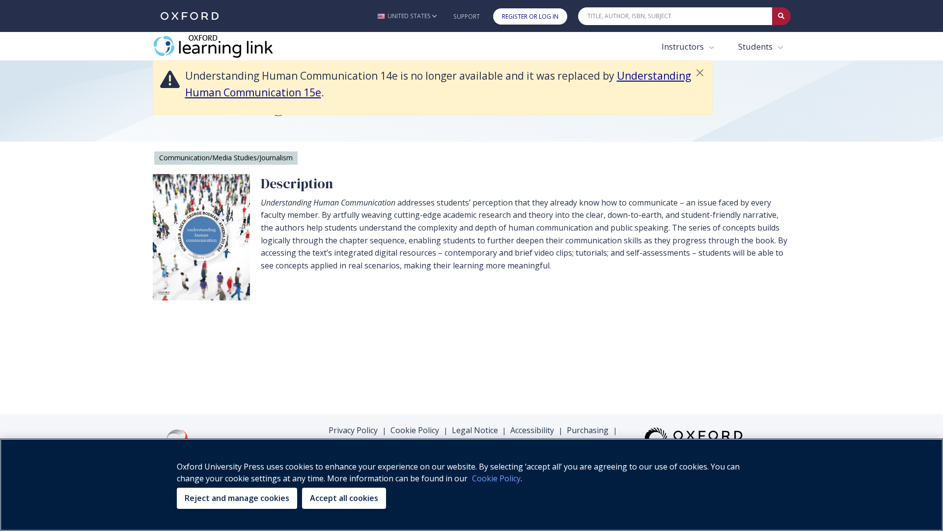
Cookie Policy (414, 430)
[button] (407, 16)
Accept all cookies (344, 498)
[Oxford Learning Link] (226, 46)
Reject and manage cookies (237, 498)
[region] (471, 485)
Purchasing (588, 430)
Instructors (684, 46)
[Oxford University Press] (189, 16)
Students (756, 46)
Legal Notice (475, 430)
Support (466, 16)
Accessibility (532, 430)
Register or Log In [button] (530, 16)
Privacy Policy (353, 430)
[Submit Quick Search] (781, 16)
